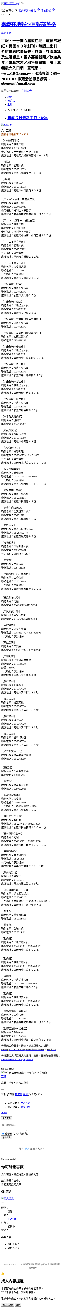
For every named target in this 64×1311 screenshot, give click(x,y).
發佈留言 (6, 1137)
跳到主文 (6, 33)
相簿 (9, 97)
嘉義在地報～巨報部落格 (28, 24)
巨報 (3, 1076)
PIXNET (14, 1264)
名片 (9, 104)
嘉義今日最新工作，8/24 (27, 118)
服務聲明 (33, 1268)
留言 (25, 1094)
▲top (4, 1112)
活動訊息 (25, 1107)
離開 (18, 1305)
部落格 (11, 100)
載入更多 (6, 1118)
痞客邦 (18, 1094)
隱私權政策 (55, 1264)
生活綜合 (27, 90)
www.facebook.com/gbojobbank (17, 1059)
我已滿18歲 (7, 1305)
